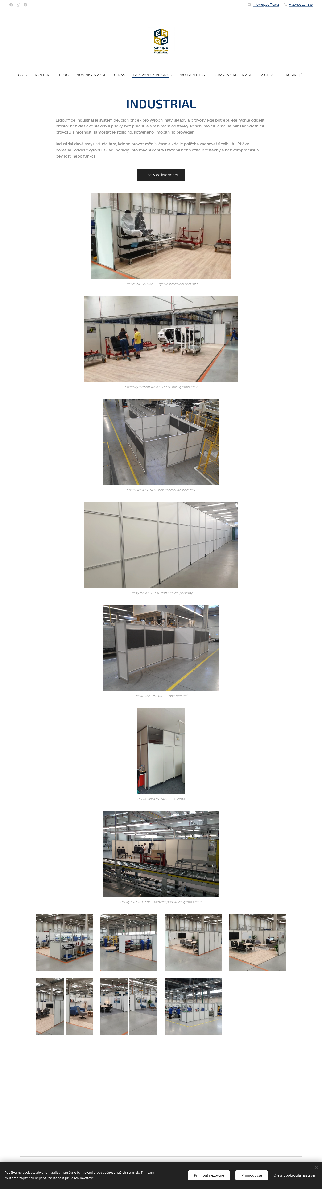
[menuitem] (24, 75)
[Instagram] (18, 5)
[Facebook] (11, 5)
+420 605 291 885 (301, 4)
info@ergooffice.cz (266, 4)
